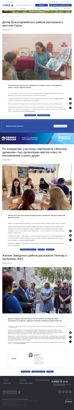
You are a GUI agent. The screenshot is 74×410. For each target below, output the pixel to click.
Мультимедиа (56, 8)
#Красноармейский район (43, 115)
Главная (3, 16)
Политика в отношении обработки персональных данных (14, 404)
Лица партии (13, 8)
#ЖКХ (50, 371)
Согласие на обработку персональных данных (12, 405)
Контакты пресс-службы (25, 383)
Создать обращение (60, 126)
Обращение (41, 5)
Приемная (47, 8)
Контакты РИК (7, 383)
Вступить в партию (67, 8)
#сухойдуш (41, 249)
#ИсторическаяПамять (30, 115)
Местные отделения (36, 8)
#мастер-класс (50, 249)
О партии (4, 8)
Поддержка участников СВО (37, 11)
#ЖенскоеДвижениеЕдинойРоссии (28, 249)
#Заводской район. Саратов (38, 371)
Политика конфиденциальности (9, 403)
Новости (17, 16)
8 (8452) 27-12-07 (60, 381)
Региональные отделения (43, 380)
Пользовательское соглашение (8, 402)
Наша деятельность (24, 8)
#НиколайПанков (25, 371)
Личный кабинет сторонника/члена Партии (60, 5)
